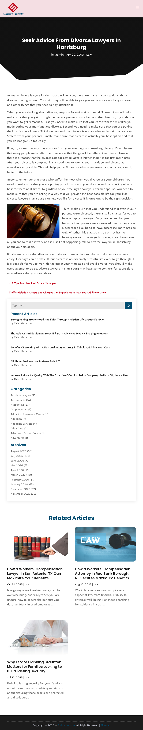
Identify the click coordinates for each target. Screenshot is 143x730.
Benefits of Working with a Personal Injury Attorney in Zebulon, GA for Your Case (60, 347)
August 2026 (19, 451)
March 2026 (18, 474)
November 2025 (20, 493)
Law (89, 54)
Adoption (16, 418)
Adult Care (17, 428)
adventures (17, 437)
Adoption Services (21, 423)
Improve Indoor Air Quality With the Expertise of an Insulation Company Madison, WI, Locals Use (69, 375)
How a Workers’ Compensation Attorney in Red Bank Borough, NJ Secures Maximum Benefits (102, 574)
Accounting (17, 404)
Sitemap (105, 725)
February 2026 (20, 479)
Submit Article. (67, 725)
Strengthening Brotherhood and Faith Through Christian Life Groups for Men (57, 319)
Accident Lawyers (21, 395)
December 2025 (20, 489)
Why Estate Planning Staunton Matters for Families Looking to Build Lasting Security (34, 667)
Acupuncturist (19, 409)
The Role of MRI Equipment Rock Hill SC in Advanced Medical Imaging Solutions (59, 333)
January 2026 (19, 484)
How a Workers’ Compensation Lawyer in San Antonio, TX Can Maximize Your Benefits (35, 574)
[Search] (128, 305)
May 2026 (17, 465)
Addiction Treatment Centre (27, 414)
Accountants (18, 400)
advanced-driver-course (26, 433)
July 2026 (17, 456)
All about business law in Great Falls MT (35, 361)
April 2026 (17, 470)
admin (59, 54)
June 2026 (17, 460)
